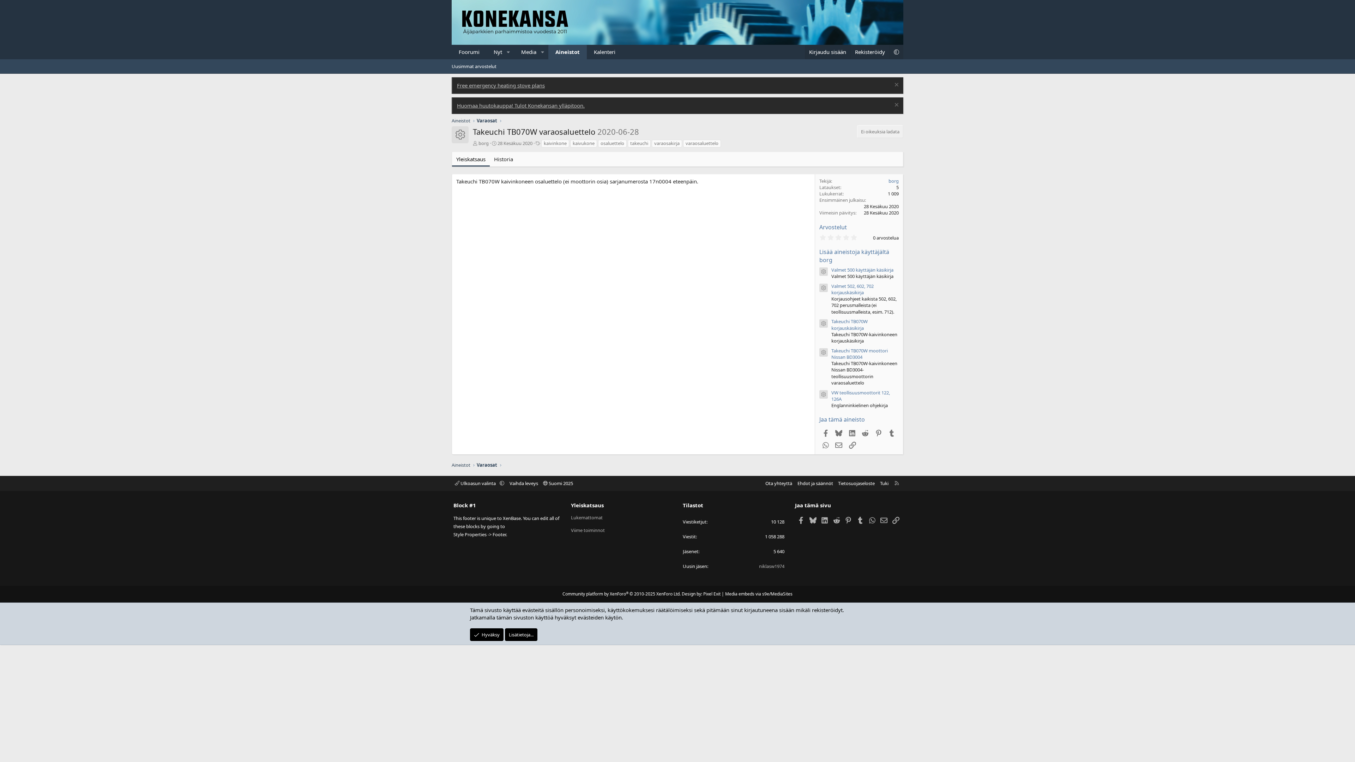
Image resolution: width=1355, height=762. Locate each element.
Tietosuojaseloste (856, 483)
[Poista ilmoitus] (896, 85)
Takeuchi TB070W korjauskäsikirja (849, 324)
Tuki (884, 483)
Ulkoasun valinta (478, 483)
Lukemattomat (587, 517)
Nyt (498, 51)
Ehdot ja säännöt (815, 483)
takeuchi (639, 143)
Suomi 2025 (560, 483)
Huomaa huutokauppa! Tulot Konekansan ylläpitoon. (521, 105)
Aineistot (567, 51)
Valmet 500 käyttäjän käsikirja (862, 270)
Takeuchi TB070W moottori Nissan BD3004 (859, 353)
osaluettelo (612, 143)
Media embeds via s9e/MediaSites (759, 594)
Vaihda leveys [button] (524, 483)
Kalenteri (604, 51)
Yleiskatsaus (471, 159)
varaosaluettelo (702, 143)
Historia (503, 159)
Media (528, 51)
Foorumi (469, 51)
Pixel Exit (712, 594)
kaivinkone (555, 143)
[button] (508, 52)
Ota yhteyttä (778, 483)
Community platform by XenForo (621, 594)
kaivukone (584, 143)
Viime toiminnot (588, 530)
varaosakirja (667, 143)
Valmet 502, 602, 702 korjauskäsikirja (852, 289)
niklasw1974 (771, 566)
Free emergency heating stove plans (501, 85)
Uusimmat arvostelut (474, 66)
